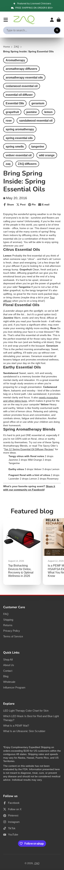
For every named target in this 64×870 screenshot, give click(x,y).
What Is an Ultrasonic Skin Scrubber (24, 731)
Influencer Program (14, 687)
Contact (7, 670)
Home (6, 46)
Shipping (8, 619)
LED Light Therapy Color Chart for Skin (26, 710)
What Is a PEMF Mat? (16, 725)
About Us (8, 665)
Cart (59, 20)
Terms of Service (13, 636)
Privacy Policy (11, 630)
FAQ (6, 613)
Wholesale (9, 681)
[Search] (57, 30)
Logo (24, 19)
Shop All (8, 659)
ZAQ (16, 46)
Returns (7, 625)
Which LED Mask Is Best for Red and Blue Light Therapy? (31, 718)
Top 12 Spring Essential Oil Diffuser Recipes (29, 449)
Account (52, 20)
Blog (5, 676)
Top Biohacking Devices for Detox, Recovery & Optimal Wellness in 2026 (22, 551)
